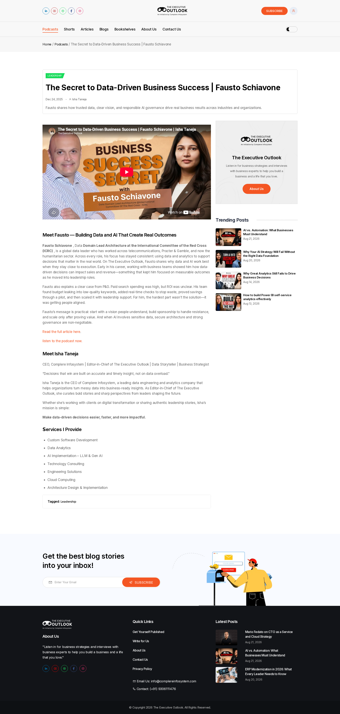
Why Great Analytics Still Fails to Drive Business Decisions (269, 275)
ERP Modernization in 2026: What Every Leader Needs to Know (268, 671)
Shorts (69, 29)
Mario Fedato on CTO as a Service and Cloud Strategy (269, 634)
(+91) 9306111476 (163, 689)
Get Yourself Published (135, 632)
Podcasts (50, 29)
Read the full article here (61, 332)
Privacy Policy (135, 669)
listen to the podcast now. (62, 341)
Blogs (104, 29)
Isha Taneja (79, 99)
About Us (148, 29)
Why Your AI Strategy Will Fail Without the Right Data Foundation (269, 254)
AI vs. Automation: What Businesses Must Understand (265, 653)
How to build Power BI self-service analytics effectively (267, 297)
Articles (87, 29)
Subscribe (274, 11)
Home (46, 44)
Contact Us (172, 29)
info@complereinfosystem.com (173, 681)
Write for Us (135, 641)
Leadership (55, 75)
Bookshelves (125, 29)
